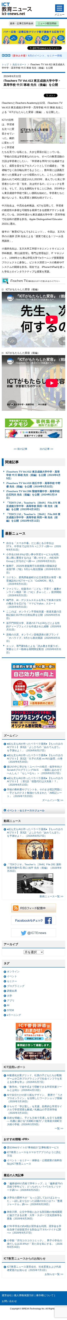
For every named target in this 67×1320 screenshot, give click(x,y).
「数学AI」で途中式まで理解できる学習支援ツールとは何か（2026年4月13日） (34, 1088)
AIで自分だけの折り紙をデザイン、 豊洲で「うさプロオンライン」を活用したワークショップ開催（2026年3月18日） (35, 1098)
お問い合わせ (9, 1301)
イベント (12, 976)
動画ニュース (12, 820)
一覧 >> (59, 1128)
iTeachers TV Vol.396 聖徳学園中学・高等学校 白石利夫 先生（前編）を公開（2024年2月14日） (33, 494)
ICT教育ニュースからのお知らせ (25, 1258)
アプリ (10, 1000)
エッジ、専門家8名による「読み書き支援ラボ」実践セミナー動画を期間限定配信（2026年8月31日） (33, 649)
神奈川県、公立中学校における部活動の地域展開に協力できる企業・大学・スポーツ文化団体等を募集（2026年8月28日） (34, 1215)
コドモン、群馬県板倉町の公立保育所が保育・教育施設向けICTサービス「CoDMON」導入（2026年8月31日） (33, 580)
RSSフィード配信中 (33, 908)
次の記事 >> (46, 448)
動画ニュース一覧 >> (51, 896)
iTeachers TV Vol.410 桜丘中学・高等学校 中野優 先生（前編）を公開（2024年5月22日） (33, 485)
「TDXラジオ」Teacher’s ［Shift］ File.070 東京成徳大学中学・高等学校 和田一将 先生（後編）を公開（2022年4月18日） (33, 506)
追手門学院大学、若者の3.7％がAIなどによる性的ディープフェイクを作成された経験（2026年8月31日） (33, 626)
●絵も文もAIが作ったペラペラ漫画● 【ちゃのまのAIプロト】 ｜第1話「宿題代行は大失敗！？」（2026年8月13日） (35, 781)
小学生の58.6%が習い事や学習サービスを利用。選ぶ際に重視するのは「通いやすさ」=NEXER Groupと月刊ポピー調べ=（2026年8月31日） (33, 557)
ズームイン (11, 735)
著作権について (45, 1295)
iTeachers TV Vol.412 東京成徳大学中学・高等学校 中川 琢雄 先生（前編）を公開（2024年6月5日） (33, 475)
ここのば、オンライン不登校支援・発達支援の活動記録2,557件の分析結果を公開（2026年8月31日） (33, 615)
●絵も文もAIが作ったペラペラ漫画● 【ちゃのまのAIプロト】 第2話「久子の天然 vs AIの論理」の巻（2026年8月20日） (35, 758)
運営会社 (7, 1295)
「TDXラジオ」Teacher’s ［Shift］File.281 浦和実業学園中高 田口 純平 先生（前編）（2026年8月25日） (34, 867)
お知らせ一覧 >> (54, 1274)
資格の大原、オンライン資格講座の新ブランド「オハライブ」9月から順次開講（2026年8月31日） (33, 637)
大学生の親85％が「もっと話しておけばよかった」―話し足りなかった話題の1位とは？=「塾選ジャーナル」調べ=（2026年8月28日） (34, 1200)
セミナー (12, 981)
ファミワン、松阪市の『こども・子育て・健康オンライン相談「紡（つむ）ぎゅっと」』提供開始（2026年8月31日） (33, 592)
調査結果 (12, 990)
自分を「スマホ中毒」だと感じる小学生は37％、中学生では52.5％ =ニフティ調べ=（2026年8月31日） (33, 546)
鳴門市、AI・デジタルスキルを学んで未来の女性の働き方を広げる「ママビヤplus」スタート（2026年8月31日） (33, 603)
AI (8, 1005)
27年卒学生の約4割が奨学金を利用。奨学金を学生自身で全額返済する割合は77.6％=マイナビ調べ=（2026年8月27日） (34, 1229)
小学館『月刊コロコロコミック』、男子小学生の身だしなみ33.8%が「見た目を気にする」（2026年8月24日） (34, 1243)
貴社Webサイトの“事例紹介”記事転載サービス (33, 1147)
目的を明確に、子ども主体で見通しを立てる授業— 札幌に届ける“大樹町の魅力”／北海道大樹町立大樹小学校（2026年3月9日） (34, 1121)
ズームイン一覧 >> (52, 800)
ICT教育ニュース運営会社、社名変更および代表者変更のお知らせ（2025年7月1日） (34, 1268)
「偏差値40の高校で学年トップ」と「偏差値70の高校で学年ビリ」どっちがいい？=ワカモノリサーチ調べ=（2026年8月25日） (35, 1186)
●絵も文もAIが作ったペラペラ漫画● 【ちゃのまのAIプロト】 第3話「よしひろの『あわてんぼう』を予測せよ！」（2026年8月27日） (35, 747)
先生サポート (19, 64)
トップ (5, 64)
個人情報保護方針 (24, 1295)
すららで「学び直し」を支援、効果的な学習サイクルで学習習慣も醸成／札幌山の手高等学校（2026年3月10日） (34, 1109)
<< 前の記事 (20, 448)
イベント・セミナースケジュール (25, 810)
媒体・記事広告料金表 (21, 23)
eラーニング (14, 1015)
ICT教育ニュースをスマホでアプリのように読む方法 (34, 1154)
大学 (9, 995)
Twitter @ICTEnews (33, 932)
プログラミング (15, 986)
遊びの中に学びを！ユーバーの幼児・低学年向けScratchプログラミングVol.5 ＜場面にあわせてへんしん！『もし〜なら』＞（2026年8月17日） (34, 770)
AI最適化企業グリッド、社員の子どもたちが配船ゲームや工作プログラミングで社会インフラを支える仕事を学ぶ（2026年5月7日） (34, 1078)
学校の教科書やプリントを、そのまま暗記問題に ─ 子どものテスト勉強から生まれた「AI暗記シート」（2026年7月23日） (34, 792)
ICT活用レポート (15, 1067)
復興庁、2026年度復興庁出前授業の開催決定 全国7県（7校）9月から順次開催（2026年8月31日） (33, 569)
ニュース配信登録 (47, 23)
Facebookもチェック (33, 920)
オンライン (13, 971)
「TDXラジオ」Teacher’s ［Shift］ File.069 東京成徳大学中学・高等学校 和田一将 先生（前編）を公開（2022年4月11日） (33, 517)
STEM (10, 1010)
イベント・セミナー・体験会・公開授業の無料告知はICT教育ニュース (34, 1162)
